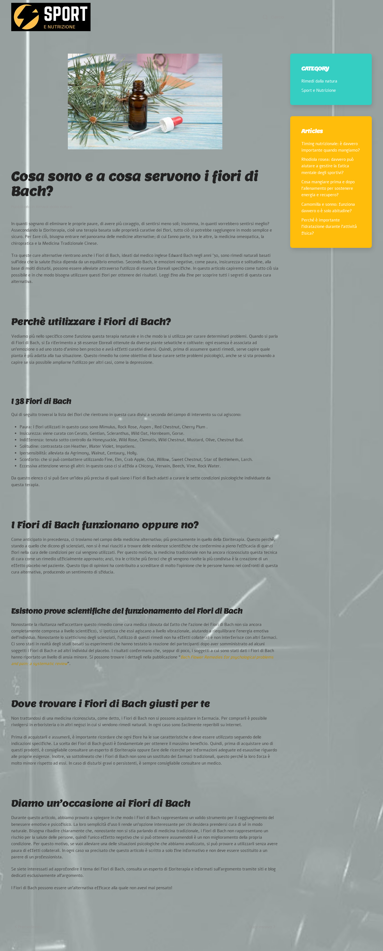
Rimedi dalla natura (54, 206)
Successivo (260, 927)
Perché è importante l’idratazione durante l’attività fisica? (329, 226)
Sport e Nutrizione (318, 90)
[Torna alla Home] (51, 17)
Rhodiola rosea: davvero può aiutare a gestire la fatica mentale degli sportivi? (327, 166)
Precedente (30, 927)
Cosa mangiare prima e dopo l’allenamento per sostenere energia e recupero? (328, 188)
